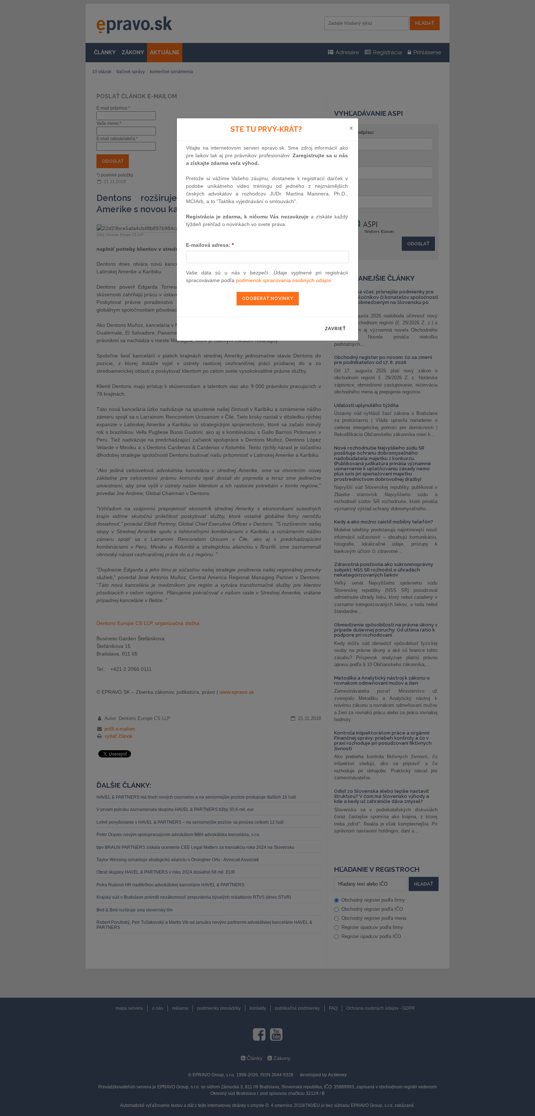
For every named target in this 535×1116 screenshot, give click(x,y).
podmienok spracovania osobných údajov (283, 280)
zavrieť (335, 328)
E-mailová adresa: (210, 245)
